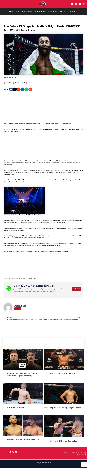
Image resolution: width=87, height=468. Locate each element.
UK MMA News (40, 11)
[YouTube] (83, 4)
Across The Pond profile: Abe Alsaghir (62, 373)
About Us (74, 452)
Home (11, 11)
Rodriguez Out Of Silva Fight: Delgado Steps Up (65, 408)
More (61, 11)
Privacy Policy (82, 452)
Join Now (76, 289)
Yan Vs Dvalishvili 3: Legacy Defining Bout (63, 441)
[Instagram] (80, 4)
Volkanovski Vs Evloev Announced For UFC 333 (23, 439)
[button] (2, 4)
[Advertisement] (43, 111)
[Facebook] (72, 4)
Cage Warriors (27, 11)
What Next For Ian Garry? (15, 407)
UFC (17, 11)
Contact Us (72, 11)
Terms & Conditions (81, 454)
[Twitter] (76, 4)
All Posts (18, 309)
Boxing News (52, 11)
